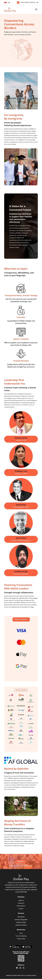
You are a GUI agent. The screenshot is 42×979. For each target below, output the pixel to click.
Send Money (21, 917)
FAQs (21, 933)
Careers (21, 909)
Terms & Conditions (21, 936)
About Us (21, 900)
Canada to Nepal (21, 922)
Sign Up (20, 861)
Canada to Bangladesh (21, 920)
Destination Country (27, 2)
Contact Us (21, 903)
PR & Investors (21, 906)
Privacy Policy (21, 939)
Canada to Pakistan (21, 925)
